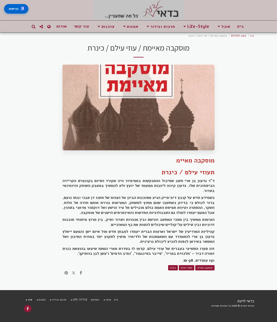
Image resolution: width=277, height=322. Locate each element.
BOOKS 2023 (238, 35)
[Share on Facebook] (81, 273)
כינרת (173, 267)
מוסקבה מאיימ (205, 267)
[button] (223, 26)
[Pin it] (66, 273)
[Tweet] (73, 273)
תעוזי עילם (186, 267)
